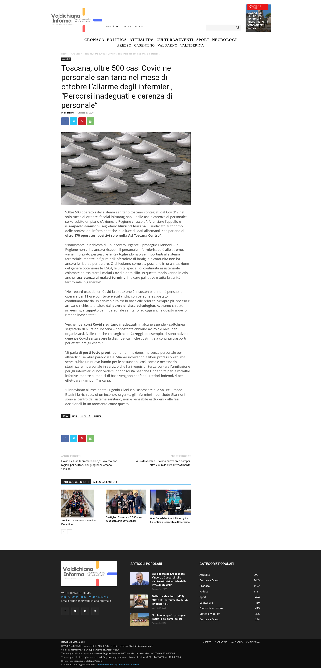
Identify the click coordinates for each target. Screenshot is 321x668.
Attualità (75, 53)
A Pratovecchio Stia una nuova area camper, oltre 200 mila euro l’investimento (163, 463)
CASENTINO (221, 642)
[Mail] (75, 611)
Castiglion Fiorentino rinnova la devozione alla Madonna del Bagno (257, 20)
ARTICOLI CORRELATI (76, 481)
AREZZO (207, 642)
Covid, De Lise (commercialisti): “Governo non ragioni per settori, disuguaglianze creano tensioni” (89, 465)
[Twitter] (73, 121)
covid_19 (85, 415)
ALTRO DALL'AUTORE (105, 481)
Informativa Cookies (129, 664)
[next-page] (69, 531)
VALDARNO (237, 642)
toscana (97, 415)
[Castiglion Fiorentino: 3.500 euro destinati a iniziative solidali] (126, 502)
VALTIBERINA (253, 642)
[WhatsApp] (90, 121)
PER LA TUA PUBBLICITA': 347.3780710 (84, 597)
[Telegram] (85, 611)
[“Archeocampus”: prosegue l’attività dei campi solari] (139, 619)
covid (74, 415)
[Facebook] (65, 121)
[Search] (237, 28)
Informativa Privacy (107, 664)
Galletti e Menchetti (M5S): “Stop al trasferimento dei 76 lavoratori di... (170, 600)
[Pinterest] (82, 121)
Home (64, 53)
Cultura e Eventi (255, 6)
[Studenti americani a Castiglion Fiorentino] (81, 503)
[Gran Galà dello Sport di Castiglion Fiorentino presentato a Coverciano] (170, 502)
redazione (69, 112)
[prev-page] (63, 531)
